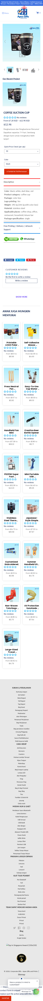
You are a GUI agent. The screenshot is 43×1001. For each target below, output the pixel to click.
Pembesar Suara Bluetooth (21, 810)
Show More (21, 297)
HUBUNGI (21, 914)
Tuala (21, 726)
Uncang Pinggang (21, 732)
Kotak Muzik (21, 785)
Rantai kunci (21, 767)
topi (21, 867)
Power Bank (22, 835)
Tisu (21, 794)
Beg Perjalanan (21, 723)
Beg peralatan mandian (21, 729)
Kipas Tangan (21, 760)
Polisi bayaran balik (21, 741)
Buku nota (21, 892)
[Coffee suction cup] (10, 70)
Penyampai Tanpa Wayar (21, 854)
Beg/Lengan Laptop (21, 770)
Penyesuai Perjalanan (21, 720)
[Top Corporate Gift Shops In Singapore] (21, 945)
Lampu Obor (21, 841)
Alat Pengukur (21, 776)
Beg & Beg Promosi (21, 788)
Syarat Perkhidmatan (21, 738)
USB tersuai (21, 820)
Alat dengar (21, 826)
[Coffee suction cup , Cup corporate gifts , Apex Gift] (17, 70)
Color (6, 160)
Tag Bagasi (21, 704)
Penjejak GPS (21, 829)
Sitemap (21, 975)
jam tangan (21, 848)
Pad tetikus (21, 889)
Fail (21, 883)
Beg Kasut (21, 707)
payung (21, 801)
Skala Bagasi (21, 698)
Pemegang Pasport (21, 710)
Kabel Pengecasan (22, 817)
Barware (21, 751)
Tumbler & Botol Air (21, 797)
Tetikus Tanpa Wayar (21, 851)
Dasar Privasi (21, 917)
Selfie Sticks (21, 838)
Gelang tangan (22, 873)
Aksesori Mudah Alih (21, 832)
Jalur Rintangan (21, 717)
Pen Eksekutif (21, 880)
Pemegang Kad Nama (21, 895)
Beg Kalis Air (21, 735)
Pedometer (21, 713)
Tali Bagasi (21, 701)
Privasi (21, 920)
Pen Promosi (21, 901)
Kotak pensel (21, 898)
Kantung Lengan (21, 692)
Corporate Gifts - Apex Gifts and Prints (24, 971)
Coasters (21, 754)
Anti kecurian (21, 748)
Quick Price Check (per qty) (14, 147)
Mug (21, 779)
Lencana (21, 864)
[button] (10, 118)
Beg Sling (22, 791)
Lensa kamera (21, 814)
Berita (21, 935)
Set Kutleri (21, 695)
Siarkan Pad (21, 904)
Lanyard (21, 870)
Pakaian (21, 861)
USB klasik (21, 823)
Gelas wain (21, 804)
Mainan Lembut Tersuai (21, 757)
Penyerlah (21, 886)
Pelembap (21, 763)
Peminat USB (21, 844)
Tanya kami (21, 911)
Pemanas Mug (21, 782)
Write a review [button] (21, 281)
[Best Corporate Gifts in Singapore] (21, 966)
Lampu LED (21, 773)
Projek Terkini (21, 938)
